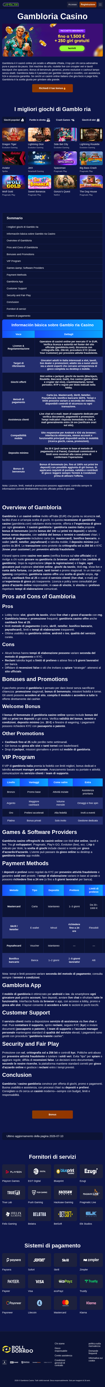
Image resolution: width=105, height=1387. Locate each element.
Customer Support (17, 288)
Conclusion (13, 302)
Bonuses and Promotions (20, 254)
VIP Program (14, 261)
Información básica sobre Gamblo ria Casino (31, 233)
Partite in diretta (37, 120)
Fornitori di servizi (16, 309)
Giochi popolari (12, 120)
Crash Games (63, 120)
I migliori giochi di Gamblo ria (22, 227)
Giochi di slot (89, 120)
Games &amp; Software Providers (25, 268)
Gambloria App (15, 281)
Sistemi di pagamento (18, 315)
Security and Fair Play (19, 295)
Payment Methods (17, 274)
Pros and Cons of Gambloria (22, 247)
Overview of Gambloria (19, 240)
